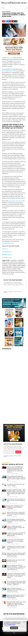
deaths (8, 262)
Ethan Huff (11, 18)
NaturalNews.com (6, 251)
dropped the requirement (15, 201)
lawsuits (9, 269)
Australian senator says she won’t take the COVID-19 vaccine (16, 560)
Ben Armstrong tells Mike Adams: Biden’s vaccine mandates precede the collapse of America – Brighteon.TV (16, 583)
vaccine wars (5, 274)
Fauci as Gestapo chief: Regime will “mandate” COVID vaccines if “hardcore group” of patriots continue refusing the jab (16, 478)
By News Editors (15, 599)
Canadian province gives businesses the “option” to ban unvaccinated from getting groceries (16, 534)
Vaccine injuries (10, 272)
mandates (14, 269)
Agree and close (14, 627)
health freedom (21, 265)
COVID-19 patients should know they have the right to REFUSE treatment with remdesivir (16, 521)
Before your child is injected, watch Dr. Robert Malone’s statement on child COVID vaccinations (16, 596)
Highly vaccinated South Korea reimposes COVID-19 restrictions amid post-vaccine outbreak (15, 590)
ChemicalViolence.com (8, 243)
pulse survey (10, 57)
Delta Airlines (13, 262)
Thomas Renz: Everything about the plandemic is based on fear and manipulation (15, 507)
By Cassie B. (14, 530)
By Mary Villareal (15, 557)
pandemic (4, 270)
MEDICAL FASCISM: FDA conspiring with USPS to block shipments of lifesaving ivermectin (16, 514)
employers (5, 263)
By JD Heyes (14, 481)
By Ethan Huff (14, 487)
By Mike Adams (15, 473)
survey (9, 270)
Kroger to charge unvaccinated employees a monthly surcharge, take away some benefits (16, 527)
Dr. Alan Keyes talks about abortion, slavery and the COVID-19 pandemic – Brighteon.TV (15, 541)
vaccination (15, 270)
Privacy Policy (11, 624)
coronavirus (13, 260)
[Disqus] (14, 368)
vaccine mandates (20, 272)
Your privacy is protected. (8, 291)
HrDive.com (5, 249)
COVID (3, 262)
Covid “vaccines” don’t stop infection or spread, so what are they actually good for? (16, 500)
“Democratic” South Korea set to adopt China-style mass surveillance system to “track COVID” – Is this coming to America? (16, 575)
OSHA (18, 269)
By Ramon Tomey (15, 550)
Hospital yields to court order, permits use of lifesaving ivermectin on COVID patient (16, 548)
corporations (20, 260)
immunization (21, 267)
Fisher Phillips (12, 265)
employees (20, 262)
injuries (4, 269)
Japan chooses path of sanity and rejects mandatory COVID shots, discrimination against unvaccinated (16, 554)
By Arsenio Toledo (15, 523)
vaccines (11, 274)
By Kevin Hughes (15, 543)
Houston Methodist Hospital (9, 71)
